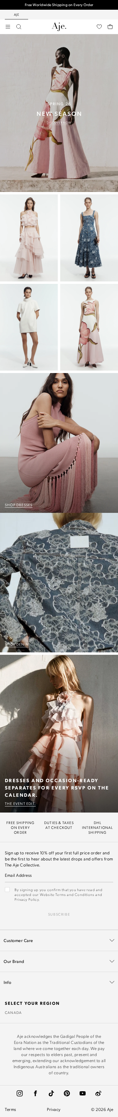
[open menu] (8, 27)
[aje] (59, 26)
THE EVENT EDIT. (20, 803)
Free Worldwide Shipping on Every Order (59, 4)
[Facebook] (35, 1093)
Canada (13, 1012)
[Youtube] (83, 1093)
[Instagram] (20, 1093)
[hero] (59, 113)
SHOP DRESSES (18, 504)
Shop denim (17, 644)
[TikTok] (51, 1093)
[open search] (19, 27)
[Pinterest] (67, 1093)
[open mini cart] (110, 27)
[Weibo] (98, 1093)
